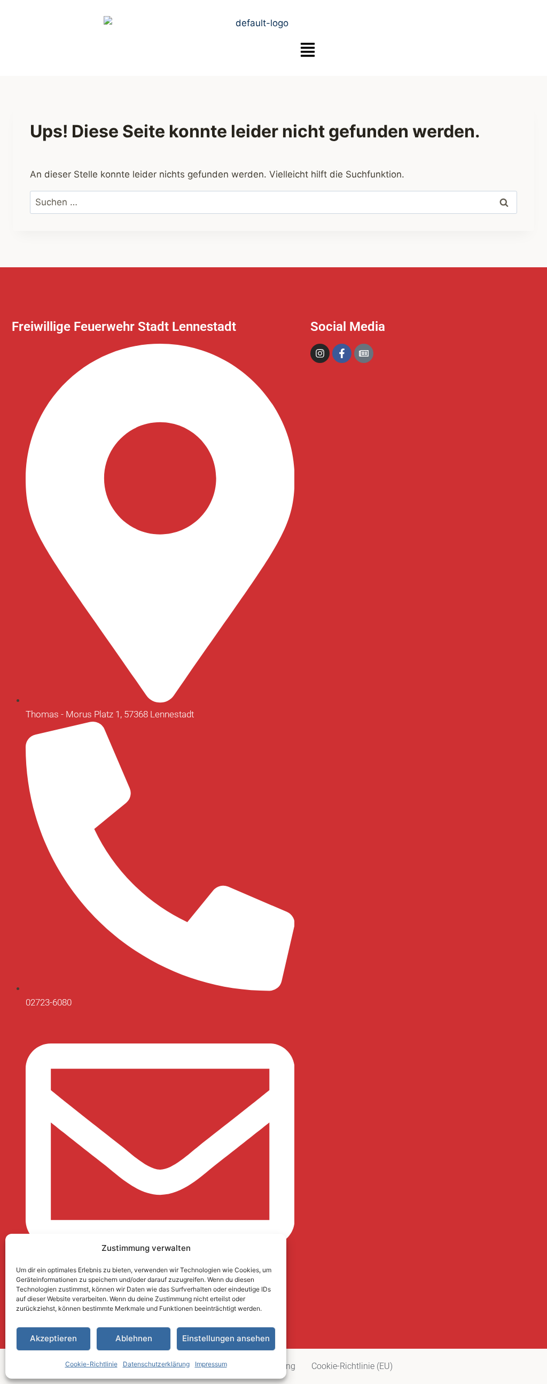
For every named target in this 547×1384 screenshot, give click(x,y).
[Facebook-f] (341, 353)
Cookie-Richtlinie (91, 1364)
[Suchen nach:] (273, 202)
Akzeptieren (53, 1338)
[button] (307, 50)
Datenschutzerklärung (156, 1364)
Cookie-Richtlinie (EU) (352, 1366)
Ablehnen (133, 1338)
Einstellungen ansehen (226, 1338)
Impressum (211, 1364)
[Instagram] (320, 353)
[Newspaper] (363, 353)
